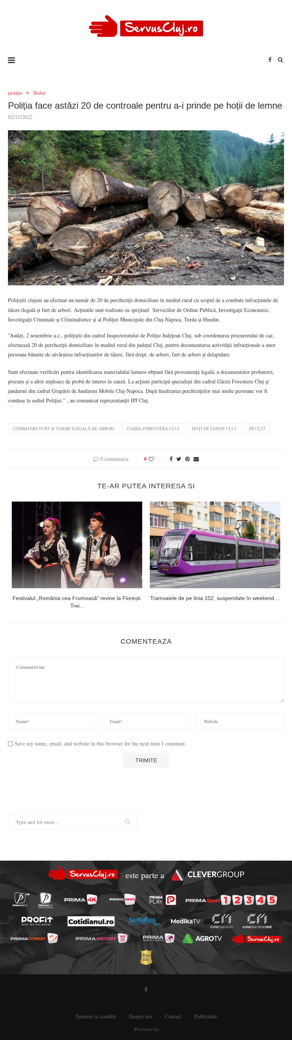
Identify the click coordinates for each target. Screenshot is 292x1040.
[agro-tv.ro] (202, 938)
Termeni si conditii (95, 1016)
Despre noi (140, 1016)
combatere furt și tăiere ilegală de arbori (63, 428)
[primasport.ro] (231, 900)
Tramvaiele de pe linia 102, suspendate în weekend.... (215, 598)
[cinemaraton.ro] (221, 921)
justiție (15, 93)
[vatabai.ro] (145, 957)
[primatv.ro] (21, 899)
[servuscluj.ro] (256, 938)
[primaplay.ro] (163, 899)
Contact (173, 1016)
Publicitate (205, 1016)
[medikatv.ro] (185, 921)
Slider (39, 93)
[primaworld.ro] (158, 938)
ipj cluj (257, 428)
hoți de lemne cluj (214, 428)
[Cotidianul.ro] (90, 921)
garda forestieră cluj (153, 428)
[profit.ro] (37, 921)
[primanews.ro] (122, 899)
